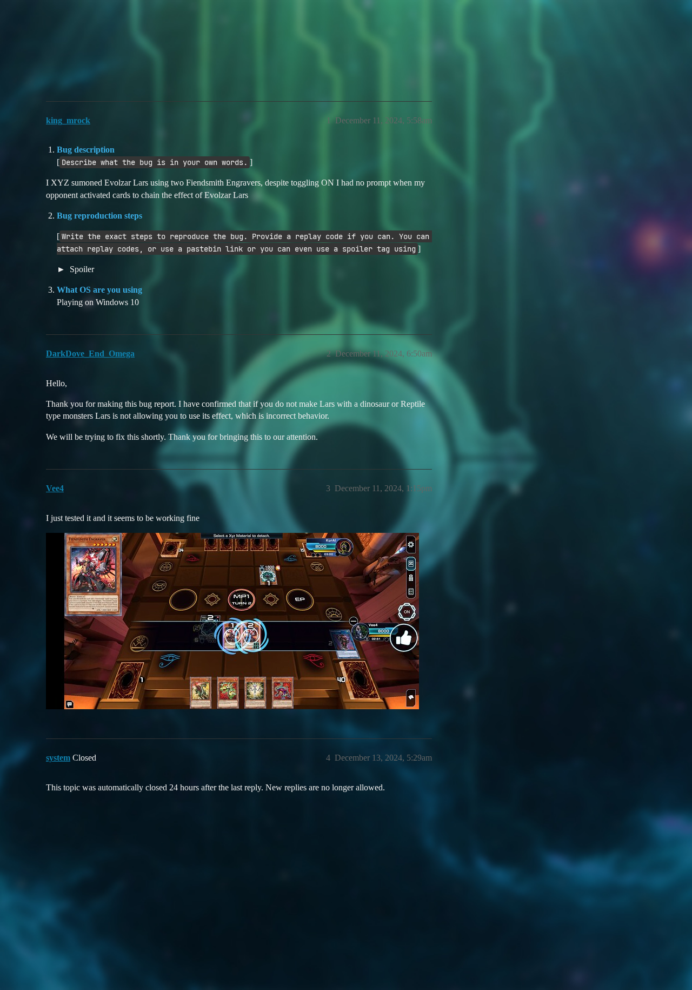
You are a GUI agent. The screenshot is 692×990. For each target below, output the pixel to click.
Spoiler (81, 269)
